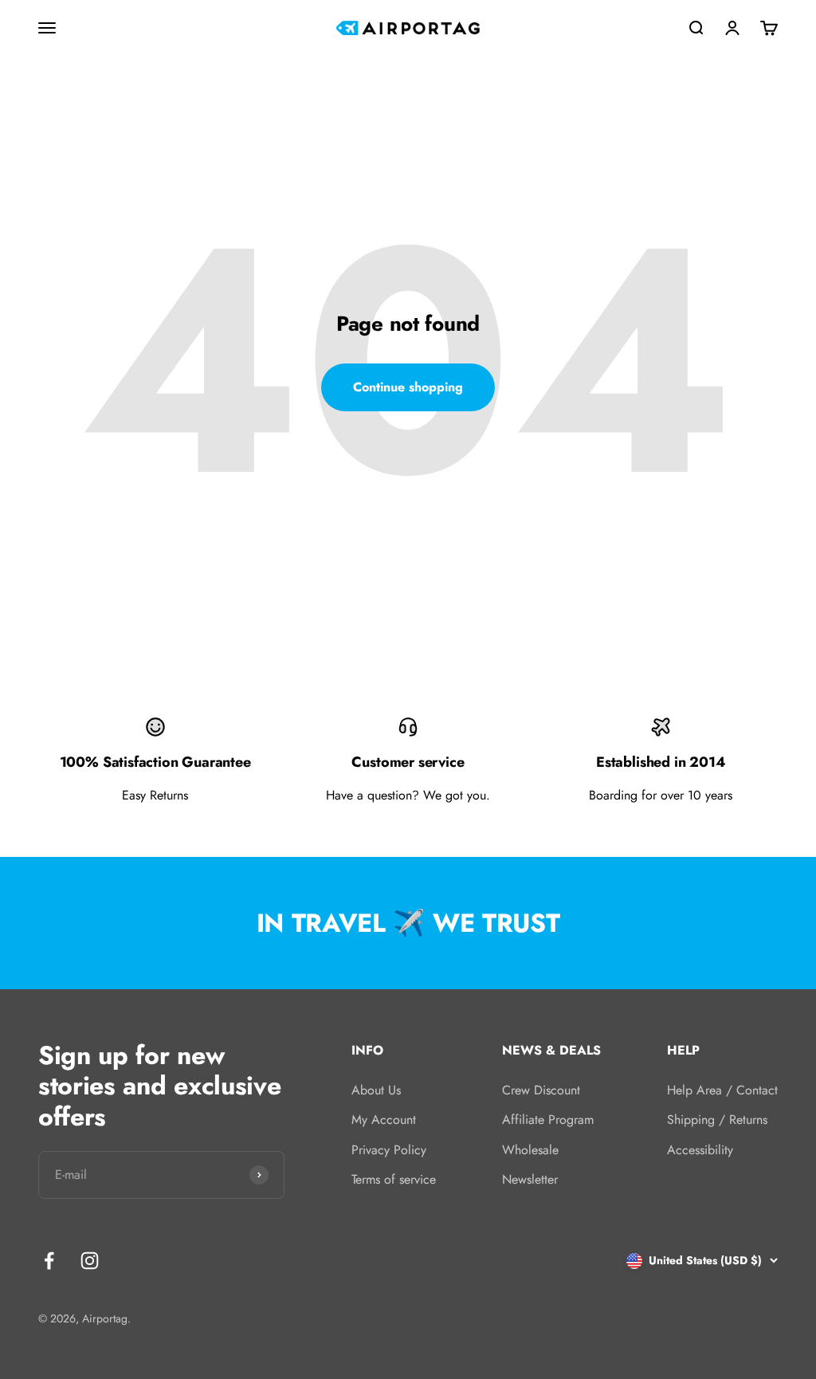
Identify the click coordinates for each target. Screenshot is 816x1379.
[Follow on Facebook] (49, 1260)
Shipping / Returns (717, 1119)
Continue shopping (408, 387)
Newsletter (530, 1179)
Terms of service (393, 1179)
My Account (383, 1119)
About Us (376, 1090)
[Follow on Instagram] (89, 1260)
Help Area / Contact (722, 1090)
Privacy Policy (388, 1150)
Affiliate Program (548, 1119)
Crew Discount (541, 1090)
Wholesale (530, 1150)
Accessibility (700, 1150)
